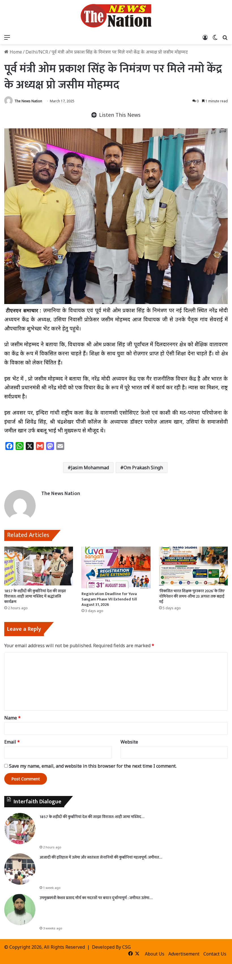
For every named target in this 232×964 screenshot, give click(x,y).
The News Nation (28, 101)
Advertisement (183, 954)
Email (12, 742)
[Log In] (205, 37)
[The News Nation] (116, 15)
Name (12, 718)
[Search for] (225, 37)
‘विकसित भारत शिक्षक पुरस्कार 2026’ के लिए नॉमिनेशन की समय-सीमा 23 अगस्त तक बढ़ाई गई (192, 596)
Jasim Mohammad (90, 467)
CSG (126, 947)
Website (129, 742)
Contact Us (214, 954)
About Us (154, 954)
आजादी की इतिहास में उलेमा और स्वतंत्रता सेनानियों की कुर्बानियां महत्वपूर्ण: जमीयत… (101, 857)
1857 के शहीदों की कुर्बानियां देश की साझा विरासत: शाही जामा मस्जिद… (92, 817)
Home (15, 52)
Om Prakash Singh (143, 467)
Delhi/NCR (36, 52)
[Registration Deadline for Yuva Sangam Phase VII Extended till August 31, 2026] (115, 567)
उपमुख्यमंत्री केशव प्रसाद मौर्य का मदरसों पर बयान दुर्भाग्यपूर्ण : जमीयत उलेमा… (96, 898)
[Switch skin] (215, 37)
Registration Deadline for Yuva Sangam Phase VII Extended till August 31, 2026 (109, 599)
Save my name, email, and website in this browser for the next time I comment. (93, 766)
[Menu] (7, 37)
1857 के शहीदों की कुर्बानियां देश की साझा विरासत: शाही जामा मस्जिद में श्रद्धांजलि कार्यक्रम (35, 596)
